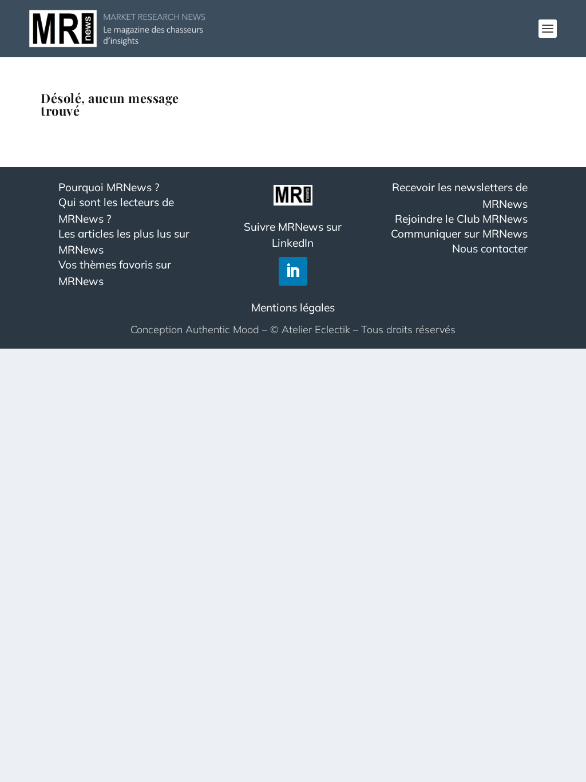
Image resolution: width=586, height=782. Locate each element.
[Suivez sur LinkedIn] (293, 271)
